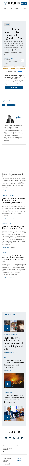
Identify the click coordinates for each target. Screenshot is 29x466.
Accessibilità (6, 464)
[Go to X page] (14, 438)
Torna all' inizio (19, 459)
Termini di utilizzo (5, 461)
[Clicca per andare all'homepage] (14, 432)
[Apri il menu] (2, 3)
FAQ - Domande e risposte (7, 449)
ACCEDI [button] (19, 71)
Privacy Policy (7, 458)
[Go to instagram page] (18, 438)
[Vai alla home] (14, 3)
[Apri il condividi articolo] (22, 60)
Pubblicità (18, 446)
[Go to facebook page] (6, 438)
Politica (6, 24)
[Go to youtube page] (10, 438)
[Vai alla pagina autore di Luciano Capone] (9, 118)
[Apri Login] (5, 3)
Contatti (5, 446)
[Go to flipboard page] (22, 438)
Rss (4, 452)
